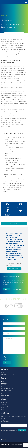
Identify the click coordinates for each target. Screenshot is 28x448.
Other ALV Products (14, 223)
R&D (2, 409)
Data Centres (21, 215)
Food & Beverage (5, 385)
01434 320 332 (5, 421)
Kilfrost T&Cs (14, 359)
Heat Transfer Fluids (6, 372)
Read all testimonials (14, 268)
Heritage (3, 407)
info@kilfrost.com (5, 420)
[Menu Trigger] (26, 2)
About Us (3, 404)
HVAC (7, 207)
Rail (2, 393)
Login (6, 289)
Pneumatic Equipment (6, 390)
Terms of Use (22, 444)
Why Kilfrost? (4, 402)
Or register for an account (16, 289)
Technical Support (5, 406)
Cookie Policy (20, 446)
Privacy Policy (4, 446)
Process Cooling (20, 207)
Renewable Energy (6, 395)
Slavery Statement (12, 446)
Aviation (3, 381)
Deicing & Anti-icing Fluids (8, 374)
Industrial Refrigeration (7, 215)
